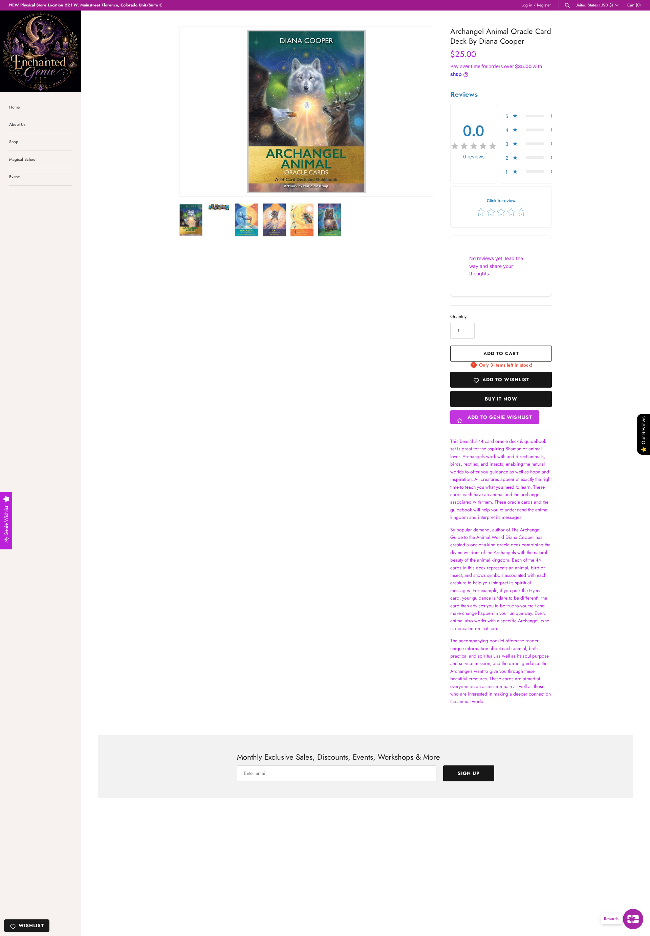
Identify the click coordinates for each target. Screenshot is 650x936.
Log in (526, 5)
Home (14, 107)
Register (544, 5)
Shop (13, 141)
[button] (418, 111)
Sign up (469, 773)
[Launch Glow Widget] (633, 919)
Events (14, 176)
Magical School (23, 159)
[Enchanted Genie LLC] (40, 51)
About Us (17, 124)
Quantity (458, 316)
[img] (474, 146)
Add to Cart (501, 353)
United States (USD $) (594, 5)
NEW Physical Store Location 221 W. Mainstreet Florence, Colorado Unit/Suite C (85, 5)
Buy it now (501, 398)
